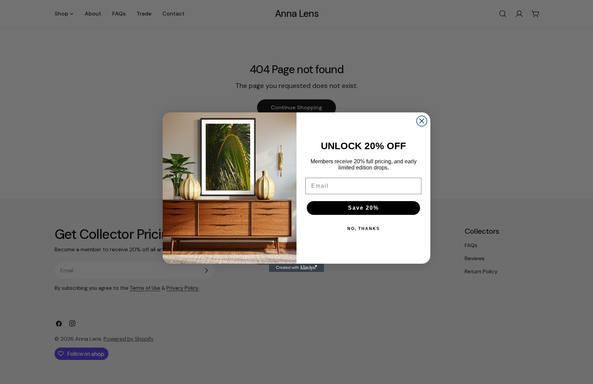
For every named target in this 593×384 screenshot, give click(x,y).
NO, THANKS (363, 228)
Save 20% (363, 208)
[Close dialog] (422, 121)
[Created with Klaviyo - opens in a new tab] (296, 268)
